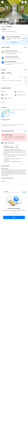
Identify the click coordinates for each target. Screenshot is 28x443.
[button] (5, 113)
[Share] (25, 2)
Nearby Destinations (5, 119)
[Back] (2, 2)
